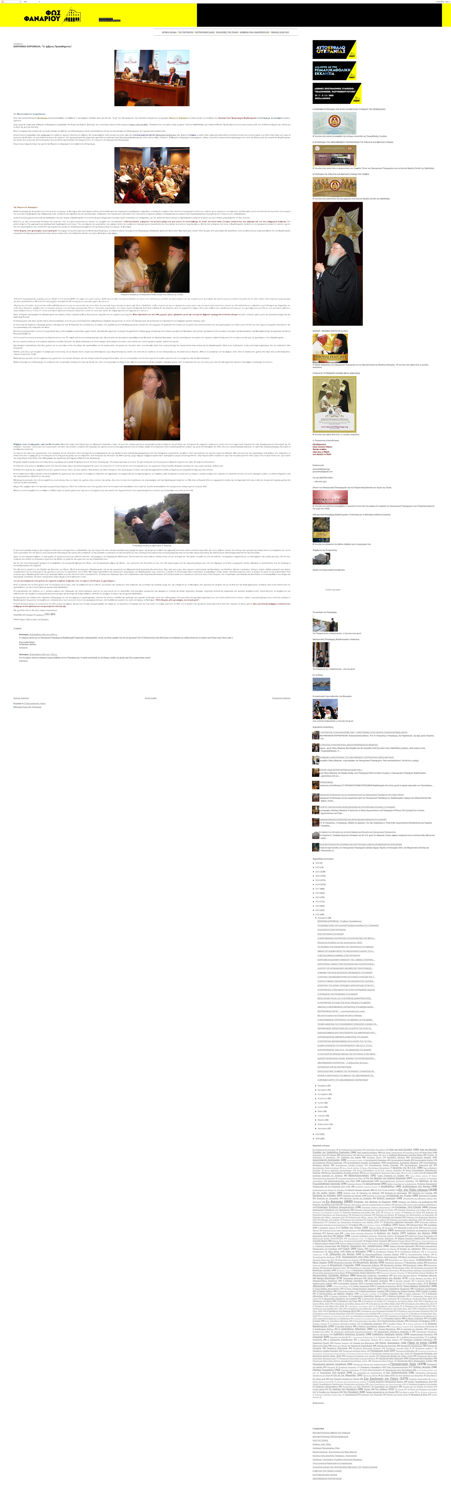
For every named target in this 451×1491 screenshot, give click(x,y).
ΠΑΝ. (251, 32)
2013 (317, 906)
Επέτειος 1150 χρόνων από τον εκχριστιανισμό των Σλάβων (367, 1205)
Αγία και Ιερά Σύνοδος (400, 1149)
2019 (317, 880)
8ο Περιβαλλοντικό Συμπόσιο (324, 1150)
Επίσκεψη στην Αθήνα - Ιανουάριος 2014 (329, 1217)
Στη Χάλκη (385, 1375)
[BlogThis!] (47, 614)
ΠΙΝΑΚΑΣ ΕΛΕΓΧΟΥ (280, 32)
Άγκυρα (333, 1155)
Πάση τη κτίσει (31, 619)
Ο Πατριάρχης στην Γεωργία (387, 1306)
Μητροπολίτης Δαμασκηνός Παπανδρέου (329, 1273)
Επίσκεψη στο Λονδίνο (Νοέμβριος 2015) (406, 1220)
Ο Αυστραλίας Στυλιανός (347, 1283)
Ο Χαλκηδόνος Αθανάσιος (352, 1329)
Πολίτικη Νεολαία (422, 1367)
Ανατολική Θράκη (374, 1157)
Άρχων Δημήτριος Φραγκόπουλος (338, 1170)
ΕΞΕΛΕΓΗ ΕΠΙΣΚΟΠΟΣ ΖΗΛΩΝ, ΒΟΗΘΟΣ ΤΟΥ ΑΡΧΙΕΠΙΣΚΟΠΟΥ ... (346, 1058)
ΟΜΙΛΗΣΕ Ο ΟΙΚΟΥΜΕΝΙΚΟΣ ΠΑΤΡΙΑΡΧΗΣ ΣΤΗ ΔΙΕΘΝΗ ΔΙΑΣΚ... (345, 1007)
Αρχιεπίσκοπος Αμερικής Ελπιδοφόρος (364, 1163)
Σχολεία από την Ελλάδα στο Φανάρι (418, 1387)
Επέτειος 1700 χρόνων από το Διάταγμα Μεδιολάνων (416, 1205)
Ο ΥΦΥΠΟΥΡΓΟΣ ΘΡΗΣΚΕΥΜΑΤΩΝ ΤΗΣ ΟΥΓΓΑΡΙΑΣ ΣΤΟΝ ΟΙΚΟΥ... (346, 1054)
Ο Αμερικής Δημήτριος (378, 1281)
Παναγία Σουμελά (341, 1343)
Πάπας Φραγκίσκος (389, 1343)
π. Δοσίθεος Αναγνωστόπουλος (411, 1337)
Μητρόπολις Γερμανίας (342, 1265)
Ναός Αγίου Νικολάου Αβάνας (405, 1276)
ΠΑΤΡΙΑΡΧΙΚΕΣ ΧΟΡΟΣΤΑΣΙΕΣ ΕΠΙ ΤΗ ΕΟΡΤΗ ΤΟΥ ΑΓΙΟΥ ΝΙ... (344, 1028)
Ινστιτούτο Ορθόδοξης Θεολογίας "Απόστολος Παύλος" (372, 1236)
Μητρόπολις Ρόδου (402, 1268)
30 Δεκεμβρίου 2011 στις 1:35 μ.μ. (43, 654)
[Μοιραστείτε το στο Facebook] (52, 614)
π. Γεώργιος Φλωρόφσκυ (386, 1337)
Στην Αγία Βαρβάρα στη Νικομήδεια (409, 1375)
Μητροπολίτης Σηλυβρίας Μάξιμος (331, 1275)
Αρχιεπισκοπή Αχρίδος (355, 1160)
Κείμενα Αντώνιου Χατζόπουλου (411, 1238)
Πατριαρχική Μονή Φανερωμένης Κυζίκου (415, 1361)
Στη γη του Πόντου (370, 1375)
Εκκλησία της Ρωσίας (400, 1195)
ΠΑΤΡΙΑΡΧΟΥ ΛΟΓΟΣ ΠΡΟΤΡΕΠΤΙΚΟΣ (334, 1067)
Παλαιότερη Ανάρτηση (281, 698)
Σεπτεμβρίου (323, 1094)
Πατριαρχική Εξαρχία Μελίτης (335, 1354)
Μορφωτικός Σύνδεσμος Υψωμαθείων (372, 1275)
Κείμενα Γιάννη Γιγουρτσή (376, 1241)
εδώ (324, 481)
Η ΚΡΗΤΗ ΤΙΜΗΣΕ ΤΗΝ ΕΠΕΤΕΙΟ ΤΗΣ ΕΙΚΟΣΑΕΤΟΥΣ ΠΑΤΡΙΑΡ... (345, 981)
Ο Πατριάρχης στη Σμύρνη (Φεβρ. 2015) (402, 1301)
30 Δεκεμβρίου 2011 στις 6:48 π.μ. (43, 634)
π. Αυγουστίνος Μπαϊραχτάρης (362, 1337)
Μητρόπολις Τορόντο (344, 1270)
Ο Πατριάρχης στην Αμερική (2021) (360, 1306)
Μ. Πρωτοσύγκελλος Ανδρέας (417, 1254)
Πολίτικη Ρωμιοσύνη (323, 1370)
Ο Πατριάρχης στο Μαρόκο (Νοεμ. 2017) (368, 1316)
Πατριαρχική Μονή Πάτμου (383, 1361)
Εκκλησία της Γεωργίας (422, 1193)
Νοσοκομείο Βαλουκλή (352, 1278)
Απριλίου (322, 1116)
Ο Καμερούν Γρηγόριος (368, 1294)
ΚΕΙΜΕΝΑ (244, 32)
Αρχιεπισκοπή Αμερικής (421, 1157)
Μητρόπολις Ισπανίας (393, 1265)
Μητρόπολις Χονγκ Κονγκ (389, 1270)
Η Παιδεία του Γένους (349, 1227)
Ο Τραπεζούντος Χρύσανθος (423, 1326)
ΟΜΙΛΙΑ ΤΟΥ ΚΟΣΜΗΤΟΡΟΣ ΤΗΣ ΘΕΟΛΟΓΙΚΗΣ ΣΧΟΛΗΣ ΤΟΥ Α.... (346, 951)
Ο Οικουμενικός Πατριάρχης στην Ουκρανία (379, 1299)
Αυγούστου (323, 1098)
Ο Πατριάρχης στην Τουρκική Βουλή (393, 1314)
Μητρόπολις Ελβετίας (370, 1265)
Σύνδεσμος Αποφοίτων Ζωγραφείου (423, 1384)
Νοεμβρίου (322, 1086)
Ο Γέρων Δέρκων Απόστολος (415, 1286)
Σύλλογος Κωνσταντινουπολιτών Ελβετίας (351, 1382)
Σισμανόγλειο (325, 1373)
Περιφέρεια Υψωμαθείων (370, 1367)
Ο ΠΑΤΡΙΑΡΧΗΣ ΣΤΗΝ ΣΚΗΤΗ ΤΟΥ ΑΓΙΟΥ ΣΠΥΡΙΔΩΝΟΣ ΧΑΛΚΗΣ (346, 990)
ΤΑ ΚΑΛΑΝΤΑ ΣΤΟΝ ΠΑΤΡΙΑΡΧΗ (331, 930)
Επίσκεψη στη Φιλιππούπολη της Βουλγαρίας (416, 1215)
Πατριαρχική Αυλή (379, 1351)
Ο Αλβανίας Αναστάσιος (353, 1281)
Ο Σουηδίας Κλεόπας (343, 1326)
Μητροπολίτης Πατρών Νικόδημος (421, 1273)
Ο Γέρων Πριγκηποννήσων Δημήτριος (360, 1289)
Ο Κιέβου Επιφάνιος (389, 1294)
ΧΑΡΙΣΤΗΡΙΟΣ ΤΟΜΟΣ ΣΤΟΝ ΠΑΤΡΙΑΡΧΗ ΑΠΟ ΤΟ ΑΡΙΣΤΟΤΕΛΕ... (346, 964)
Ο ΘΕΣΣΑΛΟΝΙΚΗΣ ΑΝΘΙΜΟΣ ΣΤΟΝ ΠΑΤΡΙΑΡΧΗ (338, 955)
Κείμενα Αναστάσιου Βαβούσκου (381, 1238)
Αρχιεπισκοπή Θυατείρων (376, 1160)
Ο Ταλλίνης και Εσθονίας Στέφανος (371, 1326)
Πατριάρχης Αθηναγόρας (337, 1348)
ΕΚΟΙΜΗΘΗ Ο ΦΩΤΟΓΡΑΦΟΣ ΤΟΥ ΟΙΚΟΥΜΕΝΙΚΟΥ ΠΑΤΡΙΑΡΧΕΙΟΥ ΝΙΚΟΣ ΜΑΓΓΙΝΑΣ (356, 757)
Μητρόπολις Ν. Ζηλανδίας (360, 1268)
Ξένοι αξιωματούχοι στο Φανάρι (384, 1278)
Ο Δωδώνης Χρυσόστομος (425, 1289)
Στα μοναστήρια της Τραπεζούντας (367, 1373)
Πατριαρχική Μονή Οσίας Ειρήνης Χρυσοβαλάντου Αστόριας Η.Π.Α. (340, 1361)
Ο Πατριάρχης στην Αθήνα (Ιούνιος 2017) (349, 1304)
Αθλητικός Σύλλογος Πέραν (367, 1155)
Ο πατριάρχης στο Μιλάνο (397, 1316)
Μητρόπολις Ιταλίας (415, 1265)
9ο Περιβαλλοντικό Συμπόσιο (350, 1150)
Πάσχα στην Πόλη (320, 1346)
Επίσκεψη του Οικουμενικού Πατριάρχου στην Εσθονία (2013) (354, 1222)
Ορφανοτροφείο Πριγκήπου (421, 1334)
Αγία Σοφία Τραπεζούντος (392, 1153)
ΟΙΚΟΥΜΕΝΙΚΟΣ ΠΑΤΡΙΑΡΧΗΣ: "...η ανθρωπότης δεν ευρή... (343, 1063)
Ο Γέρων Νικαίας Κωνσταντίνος (326, 1289)
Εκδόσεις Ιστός (350, 1193)
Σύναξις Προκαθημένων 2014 (420, 1382)
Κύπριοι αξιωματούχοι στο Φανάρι (382, 1249)
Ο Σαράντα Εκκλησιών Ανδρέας (343, 1324)
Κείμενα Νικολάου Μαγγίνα (415, 1243)
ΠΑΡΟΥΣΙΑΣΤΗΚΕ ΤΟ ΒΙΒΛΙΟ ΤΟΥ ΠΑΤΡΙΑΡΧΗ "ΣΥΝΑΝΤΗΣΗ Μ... (346, 1071)
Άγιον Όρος (427, 1152)
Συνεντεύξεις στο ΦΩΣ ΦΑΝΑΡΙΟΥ (357, 1387)
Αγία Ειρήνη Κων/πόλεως (376, 1150)
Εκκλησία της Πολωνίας (376, 1196)
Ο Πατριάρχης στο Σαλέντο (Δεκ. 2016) (366, 1318)
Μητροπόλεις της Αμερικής (348, 1260)
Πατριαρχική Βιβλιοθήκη (405, 1351)
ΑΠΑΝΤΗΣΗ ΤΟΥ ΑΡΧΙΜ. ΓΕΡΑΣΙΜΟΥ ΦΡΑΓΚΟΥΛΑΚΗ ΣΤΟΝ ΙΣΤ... (346, 985)
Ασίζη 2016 (418, 1173)
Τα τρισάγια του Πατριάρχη (343, 1389)
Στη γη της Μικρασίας (344, 1375)
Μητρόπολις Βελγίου (367, 1262)
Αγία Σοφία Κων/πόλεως (367, 1152)
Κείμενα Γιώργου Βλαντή (401, 1241)
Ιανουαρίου (322, 1128)
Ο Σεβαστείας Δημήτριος (371, 1324)
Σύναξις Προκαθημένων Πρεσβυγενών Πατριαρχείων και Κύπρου (339, 1384)
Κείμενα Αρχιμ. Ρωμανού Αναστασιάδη (347, 1241)
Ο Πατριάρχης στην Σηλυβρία (365, 1314)
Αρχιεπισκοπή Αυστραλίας (326, 1160)
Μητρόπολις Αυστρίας (343, 1263)
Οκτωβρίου (322, 1090)
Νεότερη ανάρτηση (21, 698)
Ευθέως (387, 1224)
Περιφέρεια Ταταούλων (347, 1367)
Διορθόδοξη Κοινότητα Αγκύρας (366, 1187)
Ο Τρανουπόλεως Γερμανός (399, 1326)
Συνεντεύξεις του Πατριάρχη (386, 1387)
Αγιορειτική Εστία (319, 1155)
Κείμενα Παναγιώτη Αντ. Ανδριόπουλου (361, 1246)
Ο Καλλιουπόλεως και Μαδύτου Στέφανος (335, 1294)
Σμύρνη (341, 1372)
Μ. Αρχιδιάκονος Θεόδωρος (409, 1252)
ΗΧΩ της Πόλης (375, 1228)
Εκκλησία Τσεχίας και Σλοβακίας (358, 1198)
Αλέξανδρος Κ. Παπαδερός (324, 1157)
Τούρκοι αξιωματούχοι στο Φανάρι (380, 1392)
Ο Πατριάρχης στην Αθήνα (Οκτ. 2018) (328, 1306)
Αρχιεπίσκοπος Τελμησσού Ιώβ (418, 1165)
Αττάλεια (429, 1173)
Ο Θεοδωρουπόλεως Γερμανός (372, 1291)
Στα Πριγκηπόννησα (396, 1372)
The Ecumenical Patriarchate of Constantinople (332, 1463)
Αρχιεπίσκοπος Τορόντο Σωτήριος (326, 1168)
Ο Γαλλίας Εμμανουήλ (360, 1286)
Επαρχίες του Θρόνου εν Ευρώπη (372, 1201)
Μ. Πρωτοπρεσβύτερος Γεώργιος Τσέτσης (380, 1254)
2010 (317, 1134)
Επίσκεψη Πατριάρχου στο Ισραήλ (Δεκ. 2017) (361, 1212)
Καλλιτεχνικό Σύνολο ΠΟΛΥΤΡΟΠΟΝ (328, 1238)
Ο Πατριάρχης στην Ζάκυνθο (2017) (417, 1306)
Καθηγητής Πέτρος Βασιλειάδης (421, 1236)
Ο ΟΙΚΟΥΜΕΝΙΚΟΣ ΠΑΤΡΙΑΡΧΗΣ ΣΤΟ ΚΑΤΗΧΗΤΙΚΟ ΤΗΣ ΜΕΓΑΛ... (346, 938)
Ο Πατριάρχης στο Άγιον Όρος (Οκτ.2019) (335, 1316)
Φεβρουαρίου (323, 1124)
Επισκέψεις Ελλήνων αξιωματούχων (335, 1207)
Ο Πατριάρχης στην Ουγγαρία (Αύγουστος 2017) (415, 1311)
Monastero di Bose (419, 1395)
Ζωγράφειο (432, 1225)
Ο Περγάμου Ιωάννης (392, 1318)
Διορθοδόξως (388, 1186)
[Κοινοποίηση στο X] (50, 614)
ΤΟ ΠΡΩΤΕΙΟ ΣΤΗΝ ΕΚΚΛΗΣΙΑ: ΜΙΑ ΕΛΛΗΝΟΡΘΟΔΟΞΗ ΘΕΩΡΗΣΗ (348, 745)
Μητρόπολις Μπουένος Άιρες (334, 1268)
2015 (317, 897)
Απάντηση (23, 647)
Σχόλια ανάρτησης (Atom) (35, 703)
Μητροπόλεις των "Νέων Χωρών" (402, 1260)
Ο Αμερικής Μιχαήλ (423, 1281)
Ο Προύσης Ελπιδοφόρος (419, 1321)
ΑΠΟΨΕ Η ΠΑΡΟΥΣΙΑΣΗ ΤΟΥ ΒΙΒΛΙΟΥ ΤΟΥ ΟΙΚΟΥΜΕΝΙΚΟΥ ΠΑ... (346, 1075)
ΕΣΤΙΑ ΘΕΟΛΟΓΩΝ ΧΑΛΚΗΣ (325, 1475)
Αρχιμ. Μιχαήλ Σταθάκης (350, 1168)
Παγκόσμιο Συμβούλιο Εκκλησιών (418, 1340)
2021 (317, 872)
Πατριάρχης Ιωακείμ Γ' (424, 1348)
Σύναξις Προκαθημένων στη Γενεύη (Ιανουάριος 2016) (387, 1384)
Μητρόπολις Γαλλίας (414, 1263)
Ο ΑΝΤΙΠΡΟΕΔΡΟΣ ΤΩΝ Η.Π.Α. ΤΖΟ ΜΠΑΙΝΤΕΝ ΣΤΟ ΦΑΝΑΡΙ (344, 1050)
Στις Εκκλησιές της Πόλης (381, 1378)
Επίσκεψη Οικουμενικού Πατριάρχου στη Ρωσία (374, 1210)
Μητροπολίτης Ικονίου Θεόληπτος (362, 1273)
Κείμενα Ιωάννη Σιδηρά (324, 1243)
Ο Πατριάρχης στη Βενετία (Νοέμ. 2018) (416, 1299)
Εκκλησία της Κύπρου (352, 1196)
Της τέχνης (399, 1389)
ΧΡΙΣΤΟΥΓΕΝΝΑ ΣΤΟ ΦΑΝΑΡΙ (330, 934)
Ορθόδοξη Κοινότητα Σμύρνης (349, 1334)
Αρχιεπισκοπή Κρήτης (424, 1160)
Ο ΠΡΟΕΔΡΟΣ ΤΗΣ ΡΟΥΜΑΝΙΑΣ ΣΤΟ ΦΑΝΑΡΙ (337, 994)
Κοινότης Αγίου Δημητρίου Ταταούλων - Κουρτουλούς (335, 1456)
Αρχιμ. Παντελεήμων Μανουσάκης (376, 1168)
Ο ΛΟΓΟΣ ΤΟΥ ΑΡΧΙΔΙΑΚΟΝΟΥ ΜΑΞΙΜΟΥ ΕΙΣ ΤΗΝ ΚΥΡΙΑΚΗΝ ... (345, 968)
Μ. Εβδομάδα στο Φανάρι (340, 1254)
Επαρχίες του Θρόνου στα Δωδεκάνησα (416, 1202)
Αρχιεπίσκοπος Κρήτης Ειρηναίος (384, 1165)
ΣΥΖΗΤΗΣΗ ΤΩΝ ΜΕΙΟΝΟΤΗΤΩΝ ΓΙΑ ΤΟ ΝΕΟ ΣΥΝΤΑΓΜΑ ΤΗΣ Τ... (346, 977)
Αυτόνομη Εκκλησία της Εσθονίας (328, 1176)
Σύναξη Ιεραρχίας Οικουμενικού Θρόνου (386, 1382)
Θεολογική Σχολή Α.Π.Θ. (408, 1228)
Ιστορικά (400, 1236)
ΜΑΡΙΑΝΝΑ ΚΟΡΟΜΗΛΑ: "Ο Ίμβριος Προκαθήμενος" (339, 921)
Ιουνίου (321, 1107)
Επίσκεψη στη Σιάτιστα (385, 1215)
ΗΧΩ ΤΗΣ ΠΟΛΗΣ (320, 1440)
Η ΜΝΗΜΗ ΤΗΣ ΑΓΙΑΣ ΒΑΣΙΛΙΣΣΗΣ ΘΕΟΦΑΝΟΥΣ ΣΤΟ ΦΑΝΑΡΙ (344, 973)
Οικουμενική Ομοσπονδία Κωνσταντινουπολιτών (353, 1332)
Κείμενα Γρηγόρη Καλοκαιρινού (426, 1241)
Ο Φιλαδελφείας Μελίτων (323, 1329)
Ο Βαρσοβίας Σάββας (414, 1284)
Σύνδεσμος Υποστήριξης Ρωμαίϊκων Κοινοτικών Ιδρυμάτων (337, 1460)
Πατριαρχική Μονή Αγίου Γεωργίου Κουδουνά (357, 1358)
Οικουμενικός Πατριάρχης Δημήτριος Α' (394, 1332)
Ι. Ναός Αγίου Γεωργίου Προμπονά (358, 1233)
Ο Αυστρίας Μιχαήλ (394, 1284)
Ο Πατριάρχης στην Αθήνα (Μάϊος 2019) (384, 1304)
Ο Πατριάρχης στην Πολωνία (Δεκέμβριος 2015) (331, 1314)
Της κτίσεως (381, 1389)
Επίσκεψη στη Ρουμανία (361, 1215)
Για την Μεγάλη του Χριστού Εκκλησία (386, 1178)
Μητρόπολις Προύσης (383, 1268)
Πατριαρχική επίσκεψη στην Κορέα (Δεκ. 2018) (390, 1354)
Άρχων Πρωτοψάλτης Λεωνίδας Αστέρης (342, 1173)
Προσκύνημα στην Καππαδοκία (398, 1370)
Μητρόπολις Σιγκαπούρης (424, 1268)
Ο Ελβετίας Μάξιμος (324, 1291)
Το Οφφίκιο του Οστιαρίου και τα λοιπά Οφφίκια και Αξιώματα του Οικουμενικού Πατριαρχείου (357, 832)
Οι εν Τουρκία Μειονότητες (384, 1329)
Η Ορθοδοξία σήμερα (326, 1228)
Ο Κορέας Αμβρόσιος (412, 1294)
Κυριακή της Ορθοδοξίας (410, 1249)
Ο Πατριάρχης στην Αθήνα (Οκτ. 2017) (419, 1304)
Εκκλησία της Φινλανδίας (328, 1198)
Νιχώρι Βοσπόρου (326, 1278)
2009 (317, 1138)
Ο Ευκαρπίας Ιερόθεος (346, 1291)
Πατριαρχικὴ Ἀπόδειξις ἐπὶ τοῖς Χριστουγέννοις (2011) (339, 943)
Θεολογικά (389, 1228)
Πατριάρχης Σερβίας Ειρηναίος (325, 1351)
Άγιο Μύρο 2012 (412, 1153)
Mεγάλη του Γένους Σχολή (397, 1395)
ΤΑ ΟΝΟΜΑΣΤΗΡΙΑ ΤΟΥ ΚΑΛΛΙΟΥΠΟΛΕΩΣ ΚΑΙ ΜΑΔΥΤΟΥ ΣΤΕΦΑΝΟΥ (348, 925)
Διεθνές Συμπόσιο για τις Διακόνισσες (401, 1184)
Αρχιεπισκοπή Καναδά (400, 1160)
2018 (317, 884)
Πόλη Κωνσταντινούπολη (397, 1367)
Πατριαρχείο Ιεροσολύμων (411, 1346)
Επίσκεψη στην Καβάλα (329, 1220)
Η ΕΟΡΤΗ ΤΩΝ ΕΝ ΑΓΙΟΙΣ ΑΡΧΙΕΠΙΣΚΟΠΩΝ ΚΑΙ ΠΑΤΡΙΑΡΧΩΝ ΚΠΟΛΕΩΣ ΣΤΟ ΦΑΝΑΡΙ (357, 807)
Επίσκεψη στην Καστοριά (353, 1220)
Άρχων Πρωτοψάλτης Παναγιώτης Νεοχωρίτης (382, 1173)
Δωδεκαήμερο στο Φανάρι (416, 1186)
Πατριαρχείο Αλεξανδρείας (361, 1346)
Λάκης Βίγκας (334, 1251)
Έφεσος (402, 1225)
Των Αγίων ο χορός (406, 1392)
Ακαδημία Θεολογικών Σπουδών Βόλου (406, 1155)
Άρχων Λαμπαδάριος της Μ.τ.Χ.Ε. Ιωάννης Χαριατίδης (379, 1170)
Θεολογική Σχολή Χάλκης (374, 1230)
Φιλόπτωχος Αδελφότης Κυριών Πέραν (328, 1395)
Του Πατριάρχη (43, 619)
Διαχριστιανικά (372, 1183)
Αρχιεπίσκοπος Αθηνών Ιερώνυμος (328, 1163)
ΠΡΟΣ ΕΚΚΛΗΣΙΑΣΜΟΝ (372, 1370)
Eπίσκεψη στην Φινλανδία (371, 1395)
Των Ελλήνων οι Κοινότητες (427, 1392)
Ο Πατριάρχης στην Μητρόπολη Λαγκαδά (377, 1311)
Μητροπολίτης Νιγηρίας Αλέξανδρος (392, 1273)
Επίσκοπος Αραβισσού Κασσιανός (399, 1222)
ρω (418, 1370)
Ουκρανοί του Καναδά (339, 1337)
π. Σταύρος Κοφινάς (390, 1340)
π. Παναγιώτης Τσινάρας (368, 1340)
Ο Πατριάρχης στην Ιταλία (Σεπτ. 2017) (396, 1309)
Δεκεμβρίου (323, 918)
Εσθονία (354, 1225)
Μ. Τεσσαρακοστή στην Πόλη (353, 1257)
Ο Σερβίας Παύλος (394, 1324)
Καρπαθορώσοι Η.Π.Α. (356, 1238)
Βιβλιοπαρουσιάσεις (358, 1175)
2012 (317, 910)
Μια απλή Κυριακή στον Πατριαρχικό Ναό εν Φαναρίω (339, 1015)
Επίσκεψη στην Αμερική (392, 1217)
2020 (317, 876)
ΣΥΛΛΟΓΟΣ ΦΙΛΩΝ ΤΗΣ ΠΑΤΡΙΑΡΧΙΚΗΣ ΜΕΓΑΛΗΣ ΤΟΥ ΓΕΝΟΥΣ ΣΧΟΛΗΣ (345, 1467)
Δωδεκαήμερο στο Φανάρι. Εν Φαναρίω (328, 1190)
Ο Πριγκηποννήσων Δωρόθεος (365, 1321)
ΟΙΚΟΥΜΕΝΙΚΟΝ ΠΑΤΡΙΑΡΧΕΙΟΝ (327, 1479)
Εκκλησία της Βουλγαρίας (396, 1193)
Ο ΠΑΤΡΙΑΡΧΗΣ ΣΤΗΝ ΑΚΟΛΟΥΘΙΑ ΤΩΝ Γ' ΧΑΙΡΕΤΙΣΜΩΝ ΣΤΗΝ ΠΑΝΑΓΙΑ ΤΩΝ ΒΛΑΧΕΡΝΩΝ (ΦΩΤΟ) (363, 732)
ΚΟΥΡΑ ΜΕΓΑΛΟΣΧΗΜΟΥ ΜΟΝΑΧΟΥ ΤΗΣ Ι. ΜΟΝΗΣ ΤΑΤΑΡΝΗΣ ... (346, 960)
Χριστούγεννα (351, 1395)
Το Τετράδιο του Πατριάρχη (327, 1392)
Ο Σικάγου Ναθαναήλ (414, 1324)
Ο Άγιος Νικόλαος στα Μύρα (420, 1278)
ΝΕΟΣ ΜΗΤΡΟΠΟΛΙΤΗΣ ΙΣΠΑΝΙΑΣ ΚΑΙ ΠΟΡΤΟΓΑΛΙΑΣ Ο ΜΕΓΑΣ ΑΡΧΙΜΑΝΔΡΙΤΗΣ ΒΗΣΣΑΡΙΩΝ (360, 844)
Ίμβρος (22, 619)
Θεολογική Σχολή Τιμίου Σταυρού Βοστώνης (339, 1230)
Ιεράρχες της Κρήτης (388, 1233)
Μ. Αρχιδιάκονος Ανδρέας (383, 1252)
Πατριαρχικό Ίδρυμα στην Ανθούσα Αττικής (370, 1364)
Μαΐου (320, 1111)
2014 (317, 901)
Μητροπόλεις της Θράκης (373, 1260)
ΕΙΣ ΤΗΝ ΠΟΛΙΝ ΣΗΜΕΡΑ (385, 1190)
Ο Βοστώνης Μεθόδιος (340, 1286)
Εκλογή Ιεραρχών (386, 1198)
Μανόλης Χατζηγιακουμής (386, 1257)
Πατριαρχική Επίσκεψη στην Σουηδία (360, 1356)
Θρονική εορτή (333, 1233)
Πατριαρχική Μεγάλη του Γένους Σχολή (396, 1356)
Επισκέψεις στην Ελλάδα (408, 1207)
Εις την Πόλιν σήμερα (413, 1189)
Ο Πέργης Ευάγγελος (415, 1318)
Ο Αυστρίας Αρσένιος (373, 1283)
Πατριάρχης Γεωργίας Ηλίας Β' (398, 1348)
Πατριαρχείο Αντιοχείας (386, 1346)
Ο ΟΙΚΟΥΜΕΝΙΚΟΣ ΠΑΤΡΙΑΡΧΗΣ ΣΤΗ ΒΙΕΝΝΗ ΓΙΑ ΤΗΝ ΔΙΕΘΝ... (345, 1020)
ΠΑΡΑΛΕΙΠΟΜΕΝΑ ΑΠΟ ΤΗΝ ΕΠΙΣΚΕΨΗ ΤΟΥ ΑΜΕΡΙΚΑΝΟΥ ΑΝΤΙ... (346, 1033)
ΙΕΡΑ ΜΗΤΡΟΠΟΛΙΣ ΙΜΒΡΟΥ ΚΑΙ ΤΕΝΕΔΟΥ (331, 1433)
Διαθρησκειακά (367, 1181)
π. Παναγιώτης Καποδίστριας (340, 1340)
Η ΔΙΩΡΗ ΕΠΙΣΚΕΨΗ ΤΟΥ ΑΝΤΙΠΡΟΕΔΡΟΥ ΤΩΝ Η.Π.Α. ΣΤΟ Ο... (345, 1045)
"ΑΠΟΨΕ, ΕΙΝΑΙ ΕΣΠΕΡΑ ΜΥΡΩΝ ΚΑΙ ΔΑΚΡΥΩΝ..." (341, 770)
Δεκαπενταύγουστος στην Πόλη (341, 1181)
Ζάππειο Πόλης (416, 1225)
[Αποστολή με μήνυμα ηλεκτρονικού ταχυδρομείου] (45, 614)
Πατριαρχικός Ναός (403, 1364)
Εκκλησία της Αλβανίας (370, 1193)
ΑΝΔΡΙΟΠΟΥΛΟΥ (262, 32)
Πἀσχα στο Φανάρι (339, 1346)
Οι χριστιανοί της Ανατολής (412, 1329)
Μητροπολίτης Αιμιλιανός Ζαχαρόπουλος (418, 1270)
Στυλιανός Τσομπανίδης (418, 1379)
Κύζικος (360, 1249)
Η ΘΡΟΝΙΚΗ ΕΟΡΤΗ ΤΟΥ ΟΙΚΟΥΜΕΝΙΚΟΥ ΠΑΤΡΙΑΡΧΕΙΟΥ (342, 1080)
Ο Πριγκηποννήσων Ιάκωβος (392, 1321)
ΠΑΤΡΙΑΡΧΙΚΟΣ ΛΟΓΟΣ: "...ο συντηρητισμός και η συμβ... (341, 1011)
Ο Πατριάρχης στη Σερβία (372, 1301)
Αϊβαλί (384, 1155)
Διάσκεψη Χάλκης (354, 1184)
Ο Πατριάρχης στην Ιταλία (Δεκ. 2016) (362, 1309)
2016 (317, 893)
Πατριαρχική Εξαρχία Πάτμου (359, 1354)
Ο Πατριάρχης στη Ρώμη (347, 1301)
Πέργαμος (331, 1367)
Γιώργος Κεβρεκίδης (419, 1178)
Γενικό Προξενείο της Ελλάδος (390, 1176)
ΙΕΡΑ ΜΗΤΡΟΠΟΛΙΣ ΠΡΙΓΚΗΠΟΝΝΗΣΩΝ (330, 1437)
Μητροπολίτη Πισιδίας (166, 135)
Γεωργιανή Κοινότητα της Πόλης (350, 1178)
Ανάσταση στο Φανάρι (351, 1157)
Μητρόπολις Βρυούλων (394, 1263)
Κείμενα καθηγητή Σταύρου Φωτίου (354, 1243)
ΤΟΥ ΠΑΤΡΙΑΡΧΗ (185, 32)
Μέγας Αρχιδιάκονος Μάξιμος (414, 1257)
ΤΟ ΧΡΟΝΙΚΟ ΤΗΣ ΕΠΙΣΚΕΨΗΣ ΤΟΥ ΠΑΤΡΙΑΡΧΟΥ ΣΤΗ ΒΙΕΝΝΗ (345, 947)
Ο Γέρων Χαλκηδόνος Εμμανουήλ (395, 1289)
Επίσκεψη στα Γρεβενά (392, 1212)
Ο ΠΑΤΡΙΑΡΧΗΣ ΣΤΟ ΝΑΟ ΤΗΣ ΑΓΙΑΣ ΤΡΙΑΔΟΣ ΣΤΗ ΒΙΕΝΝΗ (344, 1003)
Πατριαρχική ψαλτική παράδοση (329, 1364)
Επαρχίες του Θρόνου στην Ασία (326, 1205)
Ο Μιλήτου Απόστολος (396, 1296)
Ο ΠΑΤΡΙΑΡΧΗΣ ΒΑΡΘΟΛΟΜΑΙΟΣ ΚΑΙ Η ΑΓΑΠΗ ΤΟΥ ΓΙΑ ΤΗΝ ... (345, 1041)
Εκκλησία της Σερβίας (428, 1196)
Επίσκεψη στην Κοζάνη (376, 1220)
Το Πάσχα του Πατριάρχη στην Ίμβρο (422, 1389)
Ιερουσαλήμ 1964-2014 (322, 1236)
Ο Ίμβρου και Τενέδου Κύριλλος (402, 1291)
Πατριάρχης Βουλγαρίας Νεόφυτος (367, 1348)
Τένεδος (367, 1389)
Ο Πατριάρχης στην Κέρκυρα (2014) (341, 1311)
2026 (317, 863)
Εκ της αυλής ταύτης (324, 1193)
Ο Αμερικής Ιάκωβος (401, 1281)
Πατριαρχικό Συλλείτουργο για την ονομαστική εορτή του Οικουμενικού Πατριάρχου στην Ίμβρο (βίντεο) (361, 795)
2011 (317, 914)
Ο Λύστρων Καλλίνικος (338, 1296)
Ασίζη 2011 (407, 1173)
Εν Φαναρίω (334, 1201)
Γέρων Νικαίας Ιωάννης (419, 1176)
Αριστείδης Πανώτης (396, 1157)
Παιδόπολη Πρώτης (321, 1343)
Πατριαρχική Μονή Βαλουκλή (391, 1358)
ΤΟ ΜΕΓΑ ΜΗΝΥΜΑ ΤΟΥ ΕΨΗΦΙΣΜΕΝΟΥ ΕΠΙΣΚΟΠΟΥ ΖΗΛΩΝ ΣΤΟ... (347, 1024)
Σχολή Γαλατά (318, 1389)
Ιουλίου (321, 1103)
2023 (317, 867)
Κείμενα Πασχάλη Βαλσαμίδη (402, 1246)
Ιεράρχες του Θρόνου (418, 1233)
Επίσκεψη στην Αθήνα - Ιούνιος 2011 (362, 1217)
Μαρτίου (321, 1120)
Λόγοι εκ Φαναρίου (355, 1251)
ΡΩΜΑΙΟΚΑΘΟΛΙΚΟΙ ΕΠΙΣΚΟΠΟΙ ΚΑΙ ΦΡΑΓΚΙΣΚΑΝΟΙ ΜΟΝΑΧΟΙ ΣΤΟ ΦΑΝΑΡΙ (353, 819)
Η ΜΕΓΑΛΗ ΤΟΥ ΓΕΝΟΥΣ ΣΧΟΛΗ (327, 1471)
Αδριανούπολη (346, 1155)
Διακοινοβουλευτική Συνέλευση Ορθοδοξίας (397, 1181)
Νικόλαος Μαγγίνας (428, 1275)
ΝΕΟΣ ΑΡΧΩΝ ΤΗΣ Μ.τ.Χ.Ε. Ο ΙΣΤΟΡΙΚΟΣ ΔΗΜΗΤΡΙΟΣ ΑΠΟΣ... (344, 998)
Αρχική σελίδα (150, 698)
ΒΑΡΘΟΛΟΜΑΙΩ (326, 782)
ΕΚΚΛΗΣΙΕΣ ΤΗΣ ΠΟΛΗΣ (227, 32)
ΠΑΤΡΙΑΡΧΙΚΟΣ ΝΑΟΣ (205, 32)
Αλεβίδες (430, 1155)
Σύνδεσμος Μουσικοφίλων (326, 1387)
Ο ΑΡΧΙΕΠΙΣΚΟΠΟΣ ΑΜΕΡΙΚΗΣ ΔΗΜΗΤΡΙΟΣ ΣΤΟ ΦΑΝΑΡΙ (342, 1037)
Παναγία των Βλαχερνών (363, 1343)
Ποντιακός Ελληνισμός (350, 1370)
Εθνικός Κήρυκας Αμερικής (359, 1190)
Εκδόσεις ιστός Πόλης (322, 1444)
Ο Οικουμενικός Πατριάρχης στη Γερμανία (339, 1299)
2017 (317, 889)
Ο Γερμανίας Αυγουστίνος (385, 1286)
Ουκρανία (318, 1337)
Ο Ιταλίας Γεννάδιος (429, 1291)
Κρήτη (346, 1248)
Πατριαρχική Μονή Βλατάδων (420, 1358)
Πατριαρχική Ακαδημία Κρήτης (354, 1351)
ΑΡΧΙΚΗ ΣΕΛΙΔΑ (169, 32)
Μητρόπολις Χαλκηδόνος (364, 1270)
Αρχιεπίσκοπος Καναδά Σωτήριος (349, 1165)
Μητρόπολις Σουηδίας (322, 1270)
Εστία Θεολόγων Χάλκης (371, 1225)
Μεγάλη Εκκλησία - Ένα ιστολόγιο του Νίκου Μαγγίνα (335, 1452)
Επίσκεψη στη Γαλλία (412, 1212)
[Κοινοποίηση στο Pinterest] (54, 614)
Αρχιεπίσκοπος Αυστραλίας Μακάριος (402, 1163)
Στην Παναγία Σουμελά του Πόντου (344, 1379)
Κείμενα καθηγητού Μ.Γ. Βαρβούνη (385, 1243)
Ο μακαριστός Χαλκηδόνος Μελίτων (366, 1296)
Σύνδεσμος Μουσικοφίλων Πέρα (326, 1448)
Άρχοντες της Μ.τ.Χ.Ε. (404, 1167)
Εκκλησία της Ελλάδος (324, 1195)
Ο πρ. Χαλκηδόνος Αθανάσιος (336, 1321)
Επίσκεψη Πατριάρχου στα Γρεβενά (412, 1210)
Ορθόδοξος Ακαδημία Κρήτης (387, 1334)
